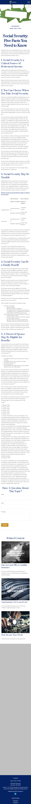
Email (2, 503)
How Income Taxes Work (12, 635)
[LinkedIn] (15, 794)
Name (2, 494)
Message (3, 511)
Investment (15, 802)
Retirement (15, 800)
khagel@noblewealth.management (15, 791)
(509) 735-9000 (17, 780)
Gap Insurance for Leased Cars (14, 602)
